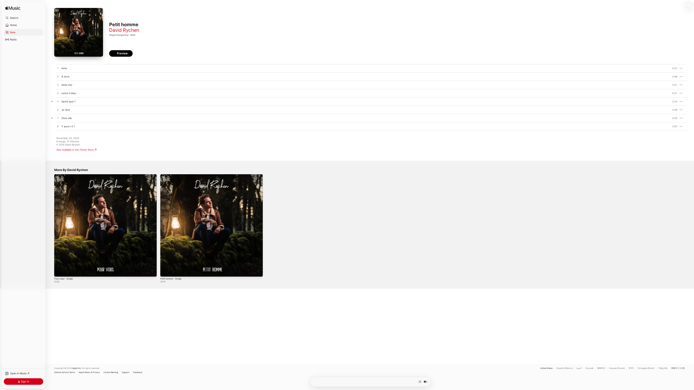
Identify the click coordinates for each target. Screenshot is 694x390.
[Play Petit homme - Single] (165, 272)
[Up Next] (420, 381)
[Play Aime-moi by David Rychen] (57, 85)
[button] (23, 18)
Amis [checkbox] (64, 68)
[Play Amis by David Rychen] (57, 68)
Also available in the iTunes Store (75, 149)
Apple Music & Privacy (89, 372)
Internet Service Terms (64, 372)
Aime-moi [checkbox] (66, 84)
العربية (579, 368)
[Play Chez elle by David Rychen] (57, 118)
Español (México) (564, 368)
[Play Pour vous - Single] (58, 272)
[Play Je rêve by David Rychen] (57, 110)
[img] (12, 8)
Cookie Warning (110, 372)
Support (125, 372)
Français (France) (617, 368)
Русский (589, 368)
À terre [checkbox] (65, 76)
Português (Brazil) (646, 368)
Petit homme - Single (172, 175)
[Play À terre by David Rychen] (57, 76)
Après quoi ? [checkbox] (68, 101)
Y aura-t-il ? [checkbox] (68, 126)
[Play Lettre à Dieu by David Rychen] (57, 93)
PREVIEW (673, 68)
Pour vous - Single (64, 175)
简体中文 (601, 368)
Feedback (137, 372)
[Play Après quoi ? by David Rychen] (57, 101)
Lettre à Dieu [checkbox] (68, 93)
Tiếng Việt (662, 368)
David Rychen (124, 30)
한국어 (631, 368)
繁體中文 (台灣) (678, 368)
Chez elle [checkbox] (66, 118)
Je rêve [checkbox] (65, 109)
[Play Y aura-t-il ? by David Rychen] (57, 126)
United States (546, 368)
